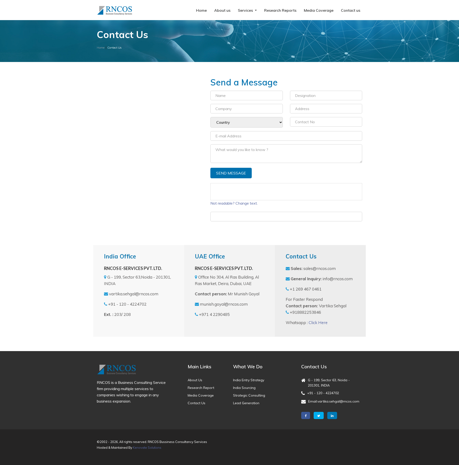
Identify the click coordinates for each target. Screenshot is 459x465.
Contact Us (196, 403)
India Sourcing (244, 388)
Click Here (318, 322)
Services (246, 10)
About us (222, 10)
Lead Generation (246, 403)
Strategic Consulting (249, 395)
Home (201, 10)
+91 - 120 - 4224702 (323, 393)
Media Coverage (318, 10)
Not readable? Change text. (234, 203)
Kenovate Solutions (147, 447)
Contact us (350, 10)
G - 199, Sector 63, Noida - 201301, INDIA (329, 382)
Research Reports (280, 10)
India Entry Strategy (248, 380)
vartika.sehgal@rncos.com (338, 401)
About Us (195, 380)
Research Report (201, 388)
